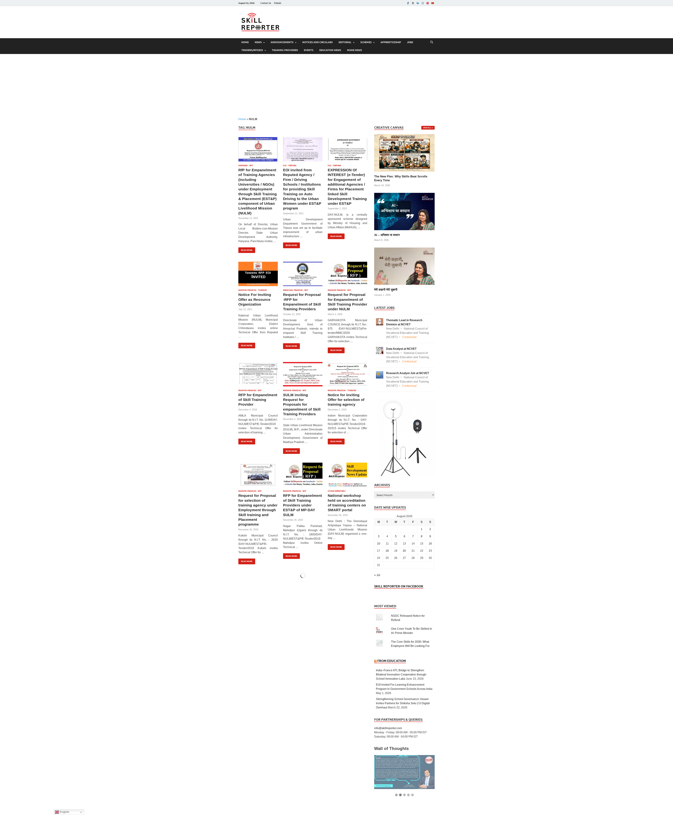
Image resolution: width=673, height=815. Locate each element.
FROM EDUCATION (391, 661)
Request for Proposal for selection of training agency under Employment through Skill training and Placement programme (257, 509)
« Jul (377, 575)
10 (378, 543)
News (258, 42)
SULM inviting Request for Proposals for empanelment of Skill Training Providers (302, 404)
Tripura (292, 165)
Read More (245, 249)
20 (404, 550)
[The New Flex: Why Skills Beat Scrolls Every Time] (404, 152)
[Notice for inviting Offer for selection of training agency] (347, 374)
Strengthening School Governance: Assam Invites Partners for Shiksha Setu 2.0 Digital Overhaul (403, 703)
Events (308, 50)
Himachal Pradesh (293, 290)
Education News (330, 50)
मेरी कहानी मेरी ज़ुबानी (385, 289)
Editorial (345, 42)
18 (387, 550)
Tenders (262, 290)
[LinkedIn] (418, 3)
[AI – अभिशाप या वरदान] (404, 211)
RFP (251, 165)
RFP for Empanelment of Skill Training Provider (257, 400)
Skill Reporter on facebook (398, 586)
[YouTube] (432, 3)
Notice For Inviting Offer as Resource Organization (254, 299)
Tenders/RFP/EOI (252, 50)
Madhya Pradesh (247, 290)
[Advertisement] (336, 85)
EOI (284, 165)
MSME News (354, 50)
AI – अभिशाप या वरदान (387, 235)
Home (245, 42)
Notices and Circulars (317, 42)
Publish (277, 3)
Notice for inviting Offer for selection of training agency (346, 400)
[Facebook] (408, 3)
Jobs (410, 42)
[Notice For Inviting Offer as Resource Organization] (258, 274)
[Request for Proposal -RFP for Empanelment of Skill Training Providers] (302, 274)
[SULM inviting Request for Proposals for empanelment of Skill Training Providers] (302, 374)
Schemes (366, 42)
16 (430, 543)
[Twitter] (413, 3)
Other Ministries (336, 491)
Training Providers (285, 50)
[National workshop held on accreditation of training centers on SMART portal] (347, 475)
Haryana (243, 165)
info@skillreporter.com (388, 728)
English (64, 811)
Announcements (282, 42)
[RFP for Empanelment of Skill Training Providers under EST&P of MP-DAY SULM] (302, 475)
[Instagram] (423, 3)
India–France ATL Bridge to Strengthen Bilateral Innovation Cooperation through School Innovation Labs (401, 674)
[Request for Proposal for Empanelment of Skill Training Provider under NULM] (347, 274)
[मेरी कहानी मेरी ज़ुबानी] (404, 266)
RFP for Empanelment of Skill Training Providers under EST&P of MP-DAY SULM (302, 505)
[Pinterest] (428, 3)
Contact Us (265, 3)
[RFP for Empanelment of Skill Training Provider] (258, 374)
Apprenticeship (390, 42)
